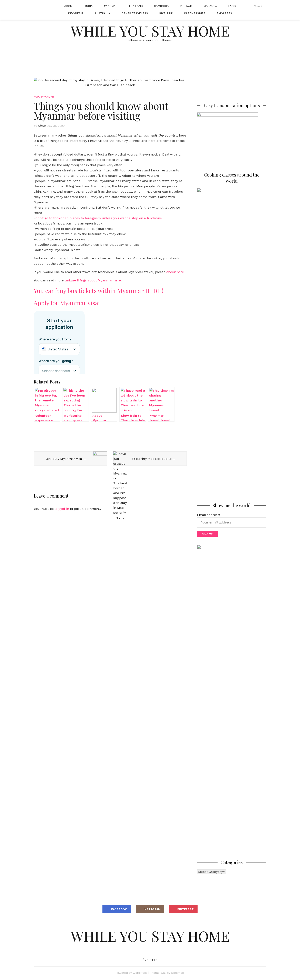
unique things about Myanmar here (93, 280)
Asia (37, 96)
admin (42, 126)
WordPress (140, 972)
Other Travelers (134, 13)
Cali (163, 972)
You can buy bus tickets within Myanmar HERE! (98, 291)
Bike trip (166, 13)
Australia (102, 13)
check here (175, 272)
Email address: (208, 515)
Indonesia (75, 13)
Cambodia (161, 6)
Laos (232, 6)
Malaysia (210, 6)
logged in (62, 509)
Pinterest (185, 909)
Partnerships (195, 13)
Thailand (136, 6)
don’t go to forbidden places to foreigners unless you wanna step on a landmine (99, 218)
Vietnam (186, 6)
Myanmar (110, 6)
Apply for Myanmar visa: (67, 303)
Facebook (119, 909)
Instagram (152, 909)
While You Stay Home (150, 30)
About (69, 6)
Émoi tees (224, 13)
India (89, 6)
